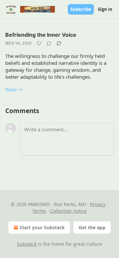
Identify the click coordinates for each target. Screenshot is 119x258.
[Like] (39, 43)
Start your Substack (42, 227)
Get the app (92, 227)
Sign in (105, 9)
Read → (13, 89)
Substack (27, 244)
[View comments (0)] (49, 43)
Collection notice (68, 211)
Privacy (97, 204)
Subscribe (80, 9)
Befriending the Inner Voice (40, 34)
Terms (39, 211)
